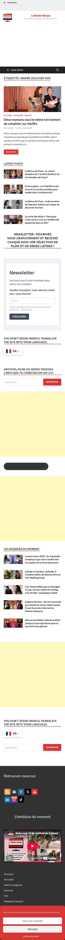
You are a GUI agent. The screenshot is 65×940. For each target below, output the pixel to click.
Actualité (18, 115)
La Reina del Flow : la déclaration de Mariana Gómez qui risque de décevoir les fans (42, 204)
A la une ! (8, 115)
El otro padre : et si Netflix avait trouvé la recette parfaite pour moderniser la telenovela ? (41, 189)
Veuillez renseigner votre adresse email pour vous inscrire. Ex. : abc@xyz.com (30, 308)
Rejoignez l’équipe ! (14, 901)
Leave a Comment (24, 128)
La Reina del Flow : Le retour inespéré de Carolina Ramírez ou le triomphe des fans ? (42, 174)
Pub (6, 895)
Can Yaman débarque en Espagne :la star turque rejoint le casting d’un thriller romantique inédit (42, 589)
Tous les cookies (32, 921)
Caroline (10, 128)
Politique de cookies (31, 936)
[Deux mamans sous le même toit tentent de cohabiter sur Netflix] (32, 99)
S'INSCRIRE (19, 316)
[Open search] (57, 70)
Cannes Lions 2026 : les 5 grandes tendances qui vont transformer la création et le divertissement (42, 559)
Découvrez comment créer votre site (26, 466)
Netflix (28, 115)
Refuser (32, 929)
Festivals (8, 890)
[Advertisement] (32, 47)
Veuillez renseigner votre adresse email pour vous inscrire (32, 292)
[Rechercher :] (32, 382)
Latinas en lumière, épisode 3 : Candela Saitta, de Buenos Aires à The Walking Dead (42, 574)
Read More (10, 151)
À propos (8, 874)
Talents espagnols (13, 884)
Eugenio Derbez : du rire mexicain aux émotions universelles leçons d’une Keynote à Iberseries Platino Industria (43, 606)
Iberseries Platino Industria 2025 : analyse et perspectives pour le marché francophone (43, 623)
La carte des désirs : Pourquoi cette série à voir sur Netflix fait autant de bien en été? (42, 219)
